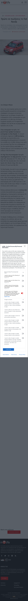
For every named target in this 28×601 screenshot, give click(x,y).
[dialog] (14, 300)
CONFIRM (8, 349)
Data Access (14, 354)
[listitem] (14, 272)
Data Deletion (6, 354)
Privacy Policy (22, 354)
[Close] (25, 246)
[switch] (22, 275)
